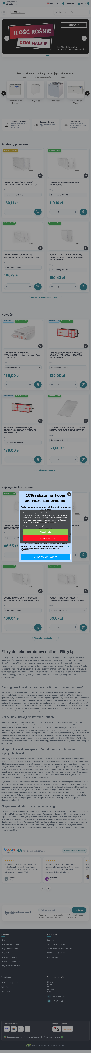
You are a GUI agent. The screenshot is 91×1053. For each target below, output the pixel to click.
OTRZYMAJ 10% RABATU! (45, 557)
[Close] (69, 494)
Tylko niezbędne (45, 538)
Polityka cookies (28, 526)
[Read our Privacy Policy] (69, 546)
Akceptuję (45, 531)
